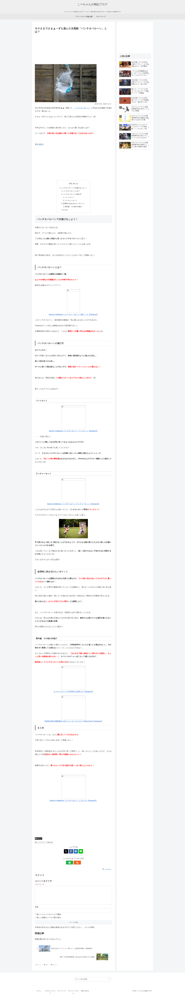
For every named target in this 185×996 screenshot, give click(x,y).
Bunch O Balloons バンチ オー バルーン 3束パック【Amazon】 (73, 314)
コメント (39, 884)
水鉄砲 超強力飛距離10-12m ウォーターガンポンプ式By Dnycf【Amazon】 (73, 721)
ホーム (39, 991)
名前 (36, 907)
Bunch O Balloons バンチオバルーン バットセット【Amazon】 (73, 431)
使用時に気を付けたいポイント (74, 203)
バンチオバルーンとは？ (71, 191)
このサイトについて (50, 992)
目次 (70, 183)
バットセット (69, 197)
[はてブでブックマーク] (76, 851)
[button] (109, 979)
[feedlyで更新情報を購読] (69, 862)
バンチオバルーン (41, 842)
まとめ (65, 210)
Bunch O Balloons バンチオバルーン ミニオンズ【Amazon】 (73, 800)
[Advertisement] (73, 48)
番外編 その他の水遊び (73, 206)
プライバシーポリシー (73, 992)
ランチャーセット (71, 200)
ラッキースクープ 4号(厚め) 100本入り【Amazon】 (73, 692)
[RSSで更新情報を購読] (77, 862)
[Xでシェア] (66, 851)
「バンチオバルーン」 (82, 108)
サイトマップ (62, 991)
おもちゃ (39, 838)
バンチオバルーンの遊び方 (72, 194)
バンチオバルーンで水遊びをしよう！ (74, 188)
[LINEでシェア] (81, 851)
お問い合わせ (85, 991)
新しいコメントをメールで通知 (49, 914)
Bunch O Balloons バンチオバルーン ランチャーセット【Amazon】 (73, 504)
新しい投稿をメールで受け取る (49, 917)
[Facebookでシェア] (71, 851)
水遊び (51, 842)
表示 (41, 144)
